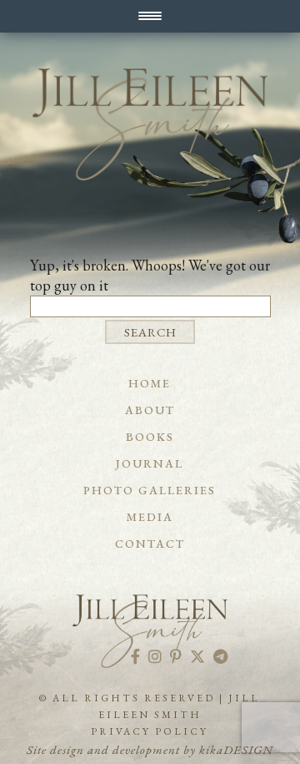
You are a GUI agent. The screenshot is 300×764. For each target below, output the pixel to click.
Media (150, 517)
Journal (149, 463)
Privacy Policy (149, 731)
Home (149, 383)
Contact (150, 543)
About (150, 410)
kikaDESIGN (236, 749)
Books (150, 437)
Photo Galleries (149, 490)
